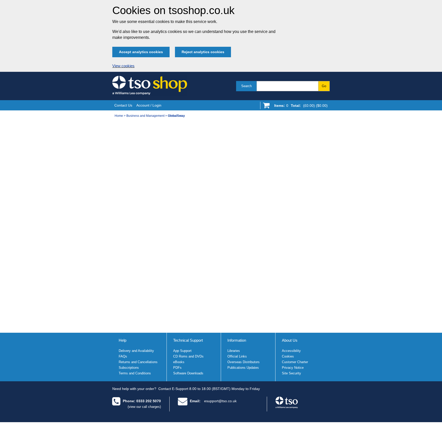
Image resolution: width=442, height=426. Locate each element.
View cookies (123, 66)
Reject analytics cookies (203, 52)
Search (246, 86)
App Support (182, 351)
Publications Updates (243, 368)
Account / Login (148, 105)
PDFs (177, 368)
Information (236, 340)
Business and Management (145, 116)
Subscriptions (129, 368)
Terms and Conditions (135, 373)
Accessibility (291, 351)
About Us (289, 340)
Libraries (233, 351)
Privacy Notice (293, 368)
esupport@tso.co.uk (220, 401)
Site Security (291, 373)
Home (119, 116)
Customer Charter (295, 362)
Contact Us (123, 105)
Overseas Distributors (243, 362)
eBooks (178, 362)
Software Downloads (188, 373)
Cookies (288, 356)
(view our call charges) (144, 407)
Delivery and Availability (136, 351)
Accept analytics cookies (141, 52)
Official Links (237, 356)
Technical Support (188, 340)
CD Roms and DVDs (188, 356)
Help (122, 340)
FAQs (123, 356)
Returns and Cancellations (138, 362)
